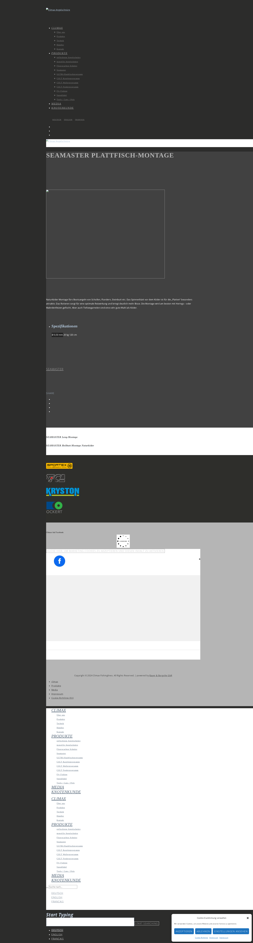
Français (57, 901)
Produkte (56, 685)
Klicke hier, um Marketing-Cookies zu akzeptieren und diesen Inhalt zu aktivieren (105, 550)
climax (54, 681)
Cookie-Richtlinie (201, 938)
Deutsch (57, 893)
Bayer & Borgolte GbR (160, 675)
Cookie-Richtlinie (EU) (62, 698)
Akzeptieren (184, 931)
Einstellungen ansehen (231, 931)
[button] (247, 918)
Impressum (213, 938)
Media (54, 689)
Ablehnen (203, 931)
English (56, 897)
